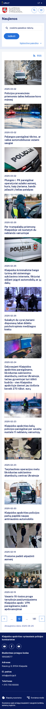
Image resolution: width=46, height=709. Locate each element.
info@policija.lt (9, 675)
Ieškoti (11, 36)
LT (39, 3)
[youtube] (4, 646)
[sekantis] (42, 619)
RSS (39, 55)
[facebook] (11, 646)
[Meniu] (41, 10)
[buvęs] (4, 619)
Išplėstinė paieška (29, 43)
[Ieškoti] (34, 10)
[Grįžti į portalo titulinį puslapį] (6, 3)
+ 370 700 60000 (10, 685)
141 (34, 618)
